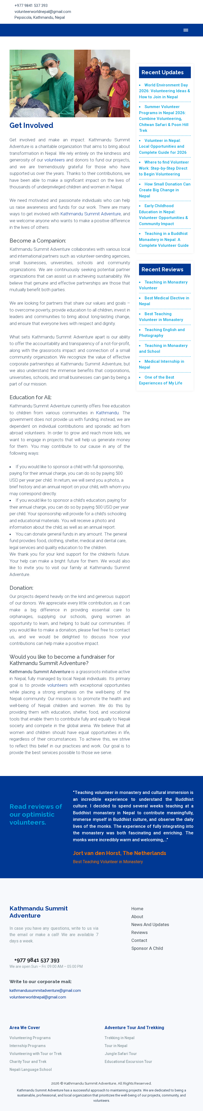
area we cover (25, 1027)
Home (137, 908)
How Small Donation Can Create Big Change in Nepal (165, 190)
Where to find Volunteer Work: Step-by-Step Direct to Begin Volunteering (164, 168)
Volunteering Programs (30, 1038)
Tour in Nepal (116, 1046)
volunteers (54, 159)
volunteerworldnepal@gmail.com (43, 11)
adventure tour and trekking (134, 1027)
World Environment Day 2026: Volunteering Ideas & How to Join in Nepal (164, 91)
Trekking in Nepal (120, 1038)
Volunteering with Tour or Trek (36, 1054)
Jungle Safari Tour (121, 1054)
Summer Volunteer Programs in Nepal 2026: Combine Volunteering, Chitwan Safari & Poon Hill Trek (163, 118)
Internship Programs (28, 1046)
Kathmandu (107, 412)
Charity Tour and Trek (28, 1061)
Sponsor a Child (147, 948)
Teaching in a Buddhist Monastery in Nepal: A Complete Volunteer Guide (164, 239)
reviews (139, 932)
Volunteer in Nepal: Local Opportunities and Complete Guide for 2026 (163, 146)
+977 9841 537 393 (31, 5)
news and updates (150, 924)
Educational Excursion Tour (128, 1061)
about (137, 916)
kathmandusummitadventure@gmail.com (45, 990)
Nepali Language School (31, 1069)
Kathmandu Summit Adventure (90, 213)
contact (139, 940)
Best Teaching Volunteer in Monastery (108, 861)
